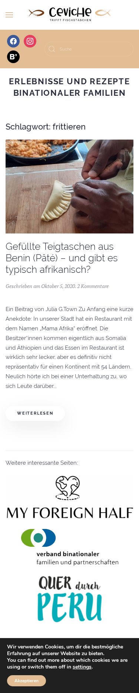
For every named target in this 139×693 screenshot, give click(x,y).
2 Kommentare (93, 286)
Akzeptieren (26, 681)
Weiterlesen (35, 413)
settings (82, 667)
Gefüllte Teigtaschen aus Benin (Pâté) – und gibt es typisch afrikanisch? (62, 258)
